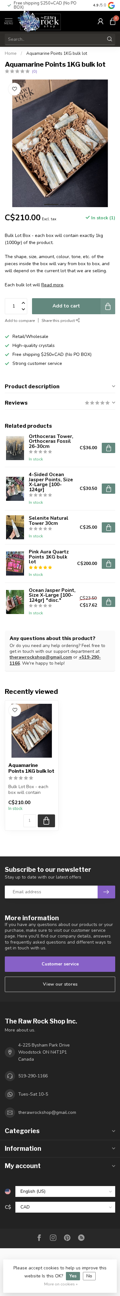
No (89, 1276)
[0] (112, 21)
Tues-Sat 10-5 (33, 1094)
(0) (34, 71)
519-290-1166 (33, 1076)
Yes (72, 1276)
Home (11, 53)
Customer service (60, 964)
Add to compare (20, 320)
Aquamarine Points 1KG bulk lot (56, 53)
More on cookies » (61, 1284)
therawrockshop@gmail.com (41, 657)
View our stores (60, 984)
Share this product (59, 320)
